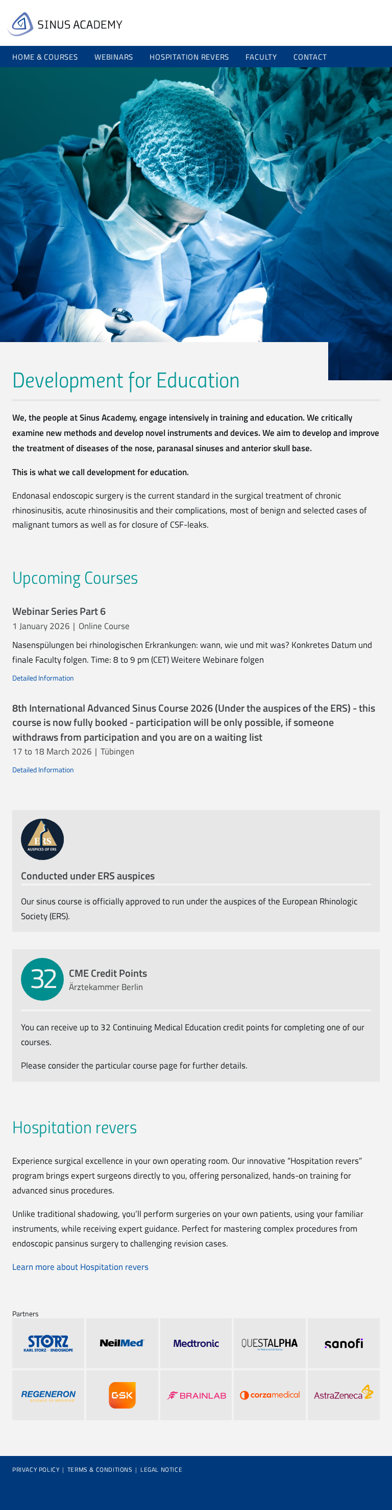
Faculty (261, 56)
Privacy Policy (35, 1469)
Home (64, 24)
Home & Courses (45, 56)
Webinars (113, 56)
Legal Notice (161, 1469)
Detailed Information (43, 678)
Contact (310, 56)
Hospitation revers (189, 56)
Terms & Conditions (100, 1469)
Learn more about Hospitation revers (80, 1266)
